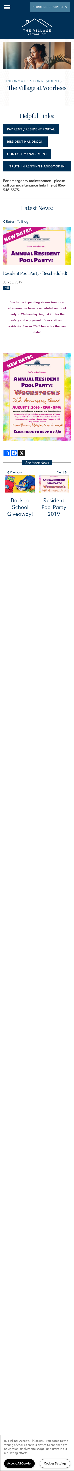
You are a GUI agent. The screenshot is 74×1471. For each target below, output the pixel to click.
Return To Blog (16, 221)
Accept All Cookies (19, 1463)
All (7, 288)
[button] (50, 7)
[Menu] (7, 7)
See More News (37, 462)
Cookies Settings (55, 1463)
